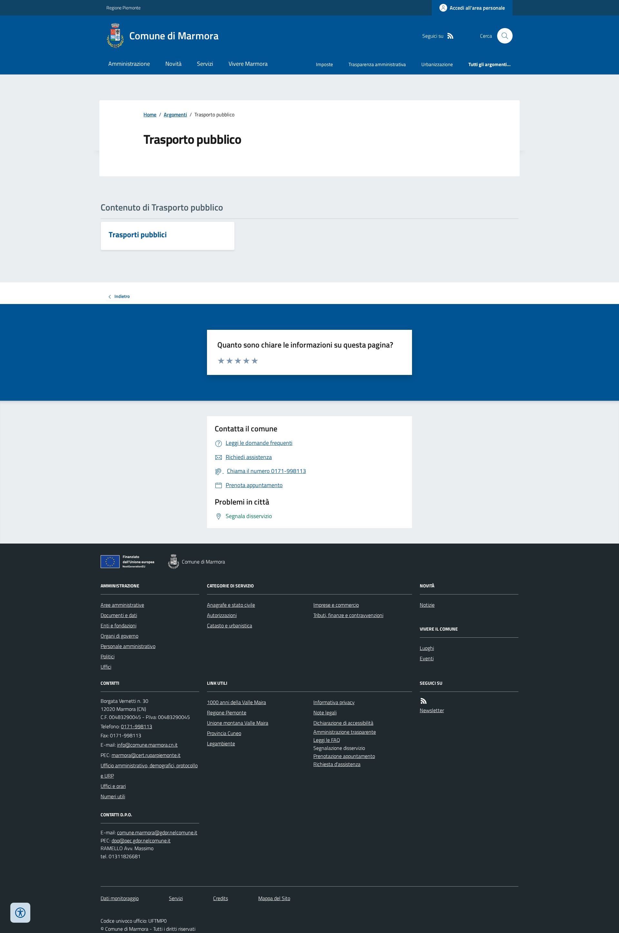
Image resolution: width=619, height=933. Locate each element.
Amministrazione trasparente (344, 732)
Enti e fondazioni (118, 625)
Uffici (106, 667)
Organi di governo (119, 636)
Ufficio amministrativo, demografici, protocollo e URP (149, 770)
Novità (173, 63)
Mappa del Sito (274, 898)
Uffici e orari (113, 786)
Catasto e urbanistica (229, 625)
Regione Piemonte (123, 7)
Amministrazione (129, 63)
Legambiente (221, 743)
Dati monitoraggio (120, 898)
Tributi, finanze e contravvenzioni (348, 615)
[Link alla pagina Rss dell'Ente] (423, 701)
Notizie (427, 605)
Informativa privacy (334, 702)
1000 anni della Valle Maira (236, 702)
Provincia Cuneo (224, 733)
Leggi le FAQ (326, 740)
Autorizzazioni (222, 615)
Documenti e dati (119, 615)
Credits (220, 898)
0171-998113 (136, 726)
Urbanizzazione (437, 64)
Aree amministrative (122, 605)
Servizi (205, 63)
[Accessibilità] (20, 913)
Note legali (325, 712)
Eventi (427, 658)
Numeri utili (113, 796)
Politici (107, 656)
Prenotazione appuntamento (344, 756)
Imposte (324, 64)
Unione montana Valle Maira (237, 723)
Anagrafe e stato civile (231, 605)
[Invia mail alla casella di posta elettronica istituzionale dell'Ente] (147, 745)
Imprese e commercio (336, 605)
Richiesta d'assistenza (336, 764)
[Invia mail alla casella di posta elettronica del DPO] (157, 833)
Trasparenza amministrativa (377, 64)
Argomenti (175, 114)
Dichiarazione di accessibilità (343, 723)
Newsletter (432, 710)
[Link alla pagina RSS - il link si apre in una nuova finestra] (450, 36)
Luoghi (427, 648)
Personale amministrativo (128, 646)
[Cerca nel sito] (502, 36)
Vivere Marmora (248, 63)
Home (149, 114)
